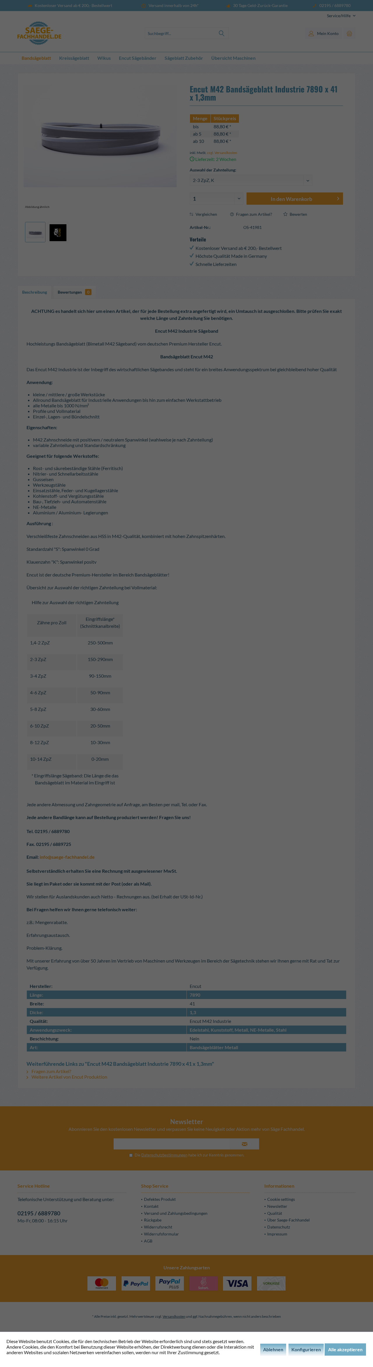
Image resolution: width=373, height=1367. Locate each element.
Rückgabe (152, 1219)
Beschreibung (34, 292)
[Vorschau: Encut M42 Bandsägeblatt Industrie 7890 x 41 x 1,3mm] (35, 232)
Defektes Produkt (160, 1199)
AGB (148, 1240)
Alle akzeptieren (345, 1349)
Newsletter (277, 1206)
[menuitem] (339, 15)
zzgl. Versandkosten (222, 152)
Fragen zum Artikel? (253, 214)
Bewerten (298, 214)
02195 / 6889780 (38, 1213)
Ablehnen (273, 1349)
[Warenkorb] (349, 33)
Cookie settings (281, 1199)
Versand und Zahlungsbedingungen (175, 1213)
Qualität (274, 1213)
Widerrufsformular (161, 1233)
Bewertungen (73, 292)
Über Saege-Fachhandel (288, 1219)
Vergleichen (206, 214)
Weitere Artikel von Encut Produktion (69, 1076)
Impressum (277, 1233)
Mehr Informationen (26, 1358)
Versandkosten (174, 1316)
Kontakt (151, 1206)
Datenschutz (278, 1226)
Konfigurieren (306, 1349)
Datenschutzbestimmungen (164, 1155)
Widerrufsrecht (158, 1226)
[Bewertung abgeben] (266, 110)
